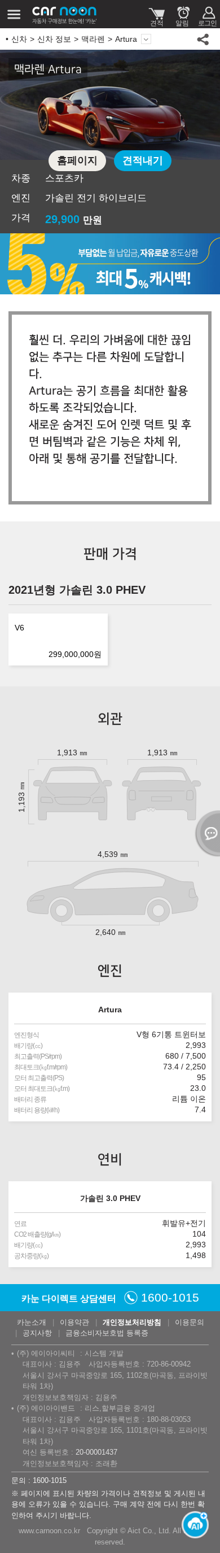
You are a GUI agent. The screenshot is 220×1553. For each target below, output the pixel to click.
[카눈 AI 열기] (192, 1525)
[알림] (182, 14)
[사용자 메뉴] (207, 14)
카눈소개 (31, 1322)
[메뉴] (14, 14)
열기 (206, 833)
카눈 (65, 14)
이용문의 (189, 1322)
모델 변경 (146, 39)
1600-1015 (170, 1297)
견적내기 (142, 160)
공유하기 (203, 39)
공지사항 (37, 1333)
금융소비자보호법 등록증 (106, 1333)
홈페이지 (77, 160)
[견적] (156, 14)
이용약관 (74, 1322)
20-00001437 (96, 1452)
